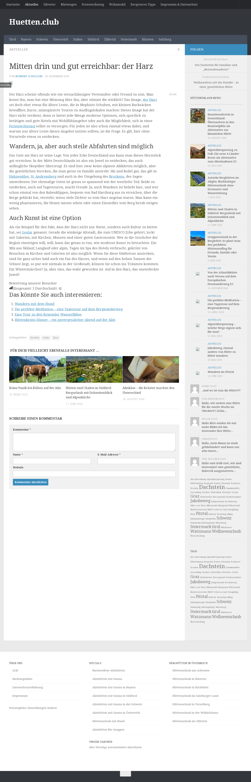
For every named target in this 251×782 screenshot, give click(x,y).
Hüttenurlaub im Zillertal (190, 721)
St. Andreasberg (43, 176)
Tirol (12, 39)
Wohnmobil (117, 4)
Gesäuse (206, 492)
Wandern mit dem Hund (34, 304)
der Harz (150, 100)
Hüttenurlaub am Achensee (191, 670)
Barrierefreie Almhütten (108, 670)
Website (18, 467)
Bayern (26, 39)
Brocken (34, 337)
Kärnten (148, 39)
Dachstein (212, 487)
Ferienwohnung (93, 4)
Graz (194, 496)
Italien (78, 39)
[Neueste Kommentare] (222, 103)
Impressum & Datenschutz (179, 4)
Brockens (116, 176)
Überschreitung (197, 536)
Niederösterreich (198, 509)
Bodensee (235, 483)
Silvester (49, 4)
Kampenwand (217, 501)
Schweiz (42, 39)
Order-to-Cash (220, 509)
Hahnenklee (19, 176)
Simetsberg (221, 523)
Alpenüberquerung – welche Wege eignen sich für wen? (224, 327)
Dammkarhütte (233, 488)
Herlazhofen (206, 497)
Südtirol (93, 39)
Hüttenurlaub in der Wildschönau (195, 712)
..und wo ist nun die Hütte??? (221, 390)
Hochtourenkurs (233, 497)
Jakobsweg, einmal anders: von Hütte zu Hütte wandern (222, 351)
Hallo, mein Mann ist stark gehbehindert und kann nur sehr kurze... (220, 447)
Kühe (192, 505)
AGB (15, 670)
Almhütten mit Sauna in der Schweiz (117, 704)
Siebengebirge (208, 523)
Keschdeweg (231, 501)
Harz (55, 337)
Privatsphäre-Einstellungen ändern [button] (33, 708)
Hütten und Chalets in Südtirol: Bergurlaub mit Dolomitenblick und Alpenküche (89, 392)
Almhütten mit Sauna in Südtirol (114, 695)
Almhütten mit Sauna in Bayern (114, 687)
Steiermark (129, 39)
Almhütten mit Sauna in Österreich (116, 712)
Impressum (20, 695)
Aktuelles (31, 4)
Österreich (60, 39)
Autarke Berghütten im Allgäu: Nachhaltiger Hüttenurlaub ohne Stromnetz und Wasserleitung (223, 185)
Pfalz (192, 514)
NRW (210, 509)
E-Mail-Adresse (109, 454)
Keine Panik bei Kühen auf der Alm (35, 388)
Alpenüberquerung (216, 479)
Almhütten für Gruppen (108, 729)
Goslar (27, 232)
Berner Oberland (222, 483)
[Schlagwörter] (235, 103)
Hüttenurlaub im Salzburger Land (195, 695)
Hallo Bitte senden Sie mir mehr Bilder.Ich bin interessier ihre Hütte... (219, 427)
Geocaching (195, 492)
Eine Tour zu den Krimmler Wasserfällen (48, 314)
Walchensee (226, 527)
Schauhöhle (210, 519)
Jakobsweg (200, 500)
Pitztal (202, 513)
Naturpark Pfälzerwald (229, 505)
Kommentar (22, 429)
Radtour (212, 514)
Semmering (195, 523)
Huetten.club (34, 21)
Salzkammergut (197, 519)
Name (18, 454)
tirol (216, 526)
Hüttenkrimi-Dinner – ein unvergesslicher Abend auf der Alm (65, 320)
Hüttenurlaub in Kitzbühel (190, 687)
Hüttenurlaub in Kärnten (189, 679)
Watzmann (200, 531)
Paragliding (233, 509)
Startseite (13, 4)
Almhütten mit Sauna (107, 679)
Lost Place (201, 505)
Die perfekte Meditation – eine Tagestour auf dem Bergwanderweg (69, 309)
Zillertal (110, 39)
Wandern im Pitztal (221, 372)
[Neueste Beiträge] (196, 103)
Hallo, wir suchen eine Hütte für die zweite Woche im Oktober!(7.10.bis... (221, 406)
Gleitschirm (216, 492)
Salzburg (165, 39)
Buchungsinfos (22, 679)
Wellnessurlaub (226, 531)
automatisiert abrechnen (125, 747)
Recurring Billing (225, 514)
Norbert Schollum (28, 76)
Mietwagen (69, 4)
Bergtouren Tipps (143, 4)
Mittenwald (212, 505)
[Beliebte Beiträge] (209, 103)
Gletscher (226, 492)
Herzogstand (219, 497)
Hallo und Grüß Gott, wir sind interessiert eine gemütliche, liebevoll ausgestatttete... (221, 467)
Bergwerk (208, 483)
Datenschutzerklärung (27, 687)
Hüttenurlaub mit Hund (108, 721)
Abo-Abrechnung (198, 479)
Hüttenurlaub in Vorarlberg (191, 704)
